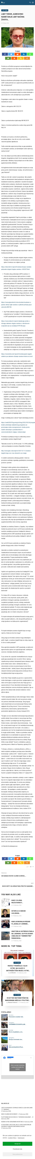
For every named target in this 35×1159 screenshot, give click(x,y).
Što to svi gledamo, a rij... (16, 1032)
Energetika (11, 1022)
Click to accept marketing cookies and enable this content (17, 1067)
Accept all (17, 1143)
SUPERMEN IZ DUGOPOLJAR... (17, 1024)
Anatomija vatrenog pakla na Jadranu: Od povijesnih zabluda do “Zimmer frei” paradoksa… (22, 934)
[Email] (8, 58)
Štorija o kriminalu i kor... (16, 1039)
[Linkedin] (24, 54)
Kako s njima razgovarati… (17, 901)
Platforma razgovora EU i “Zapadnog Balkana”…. (16, 1117)
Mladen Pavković (13, 1002)
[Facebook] (5, 54)
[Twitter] (11, 54)
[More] (27, 58)
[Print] (14, 58)
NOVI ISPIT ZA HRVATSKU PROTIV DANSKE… (18, 886)
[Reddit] (17, 54)
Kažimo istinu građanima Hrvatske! (12, 1121)
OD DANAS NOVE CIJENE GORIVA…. (13, 876)
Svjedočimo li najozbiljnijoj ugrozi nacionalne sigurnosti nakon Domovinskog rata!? (16, 1125)
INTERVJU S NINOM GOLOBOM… (18, 912)
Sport (10, 1045)
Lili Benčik (13, 972)
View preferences (18, 1154)
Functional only (17, 1149)
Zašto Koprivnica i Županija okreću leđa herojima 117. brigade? (16, 1108)
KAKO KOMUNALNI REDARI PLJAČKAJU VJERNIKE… (20, 923)
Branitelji (11, 1030)
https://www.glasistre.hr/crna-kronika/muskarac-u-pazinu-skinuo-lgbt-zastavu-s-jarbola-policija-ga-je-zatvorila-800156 (16, 305)
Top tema (4, 10)
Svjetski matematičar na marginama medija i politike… (17, 999)
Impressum (21, 1138)
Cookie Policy (12, 1138)
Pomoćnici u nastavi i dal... (16, 1016)
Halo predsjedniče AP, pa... (16, 1047)
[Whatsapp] (30, 54)
